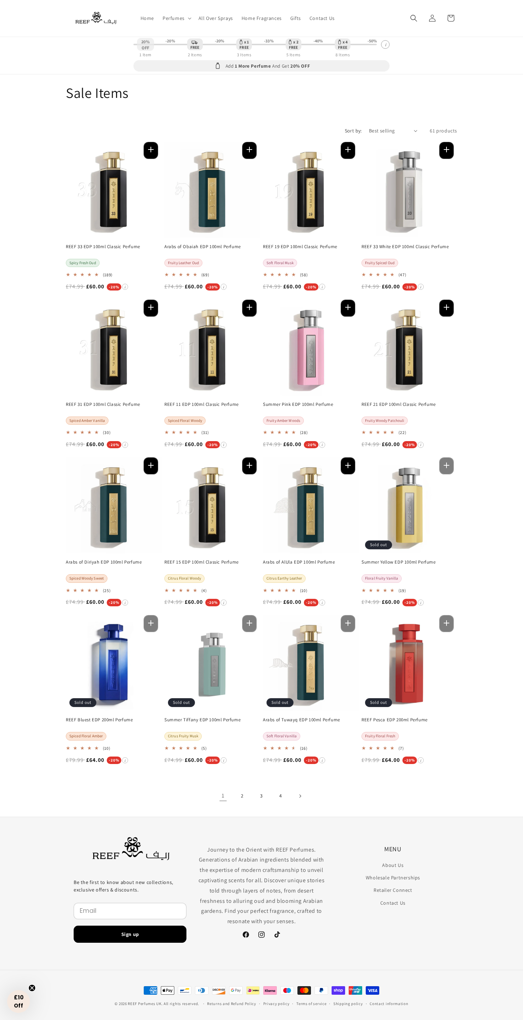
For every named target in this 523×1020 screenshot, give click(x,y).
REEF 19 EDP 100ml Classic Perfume (300, 247)
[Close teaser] (32, 988)
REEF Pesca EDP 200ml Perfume (394, 720)
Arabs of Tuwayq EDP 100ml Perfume (301, 720)
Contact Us (393, 903)
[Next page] (300, 796)
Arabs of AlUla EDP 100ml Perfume (299, 562)
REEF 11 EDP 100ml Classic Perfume (201, 404)
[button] (176, 18)
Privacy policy (276, 1003)
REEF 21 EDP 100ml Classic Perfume (398, 404)
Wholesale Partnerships (393, 877)
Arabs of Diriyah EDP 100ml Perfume (104, 562)
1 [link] (223, 795)
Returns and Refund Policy (231, 1003)
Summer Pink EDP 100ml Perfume (298, 404)
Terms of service (311, 1003)
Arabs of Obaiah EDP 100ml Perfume (202, 247)
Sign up (130, 934)
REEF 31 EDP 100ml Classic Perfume (103, 404)
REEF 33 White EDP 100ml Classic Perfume (405, 247)
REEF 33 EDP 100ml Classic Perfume (103, 247)
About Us (392, 865)
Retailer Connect (393, 890)
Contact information (389, 1003)
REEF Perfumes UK (144, 1003)
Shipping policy (348, 1003)
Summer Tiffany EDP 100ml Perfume (202, 720)
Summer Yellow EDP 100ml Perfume (398, 562)
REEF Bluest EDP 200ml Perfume (99, 720)
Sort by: (353, 130)
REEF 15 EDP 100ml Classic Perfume (201, 562)
